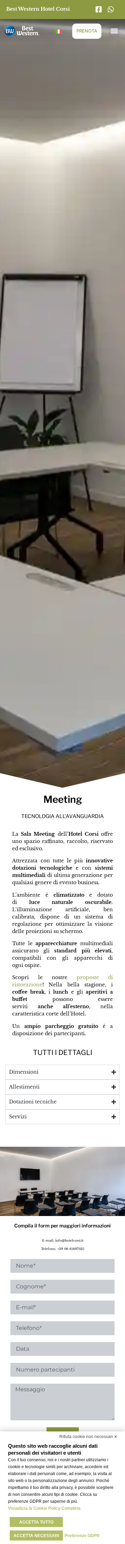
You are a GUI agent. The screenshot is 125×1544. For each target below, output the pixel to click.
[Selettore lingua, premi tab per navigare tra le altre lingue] (58, 31)
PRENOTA (86, 31)
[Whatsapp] (112, 9)
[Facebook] (100, 9)
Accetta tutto (36, 1522)
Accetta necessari (36, 1535)
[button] (114, 31)
